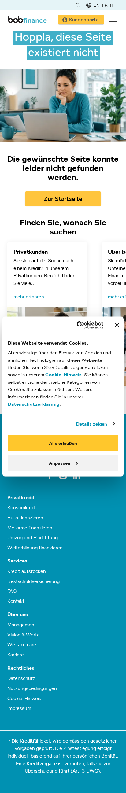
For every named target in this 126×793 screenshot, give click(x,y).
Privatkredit (21, 497)
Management (21, 624)
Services (17, 561)
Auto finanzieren (25, 517)
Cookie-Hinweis (63, 374)
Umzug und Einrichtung (32, 537)
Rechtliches (20, 668)
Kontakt (15, 601)
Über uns (17, 615)
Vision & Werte (23, 634)
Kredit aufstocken (26, 571)
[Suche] (77, 5)
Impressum (19, 708)
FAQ (12, 591)
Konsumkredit (22, 507)
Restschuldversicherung (33, 581)
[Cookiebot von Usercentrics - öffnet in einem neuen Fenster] (78, 325)
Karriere (15, 654)
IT (112, 5)
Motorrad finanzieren (29, 527)
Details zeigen (91, 423)
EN (97, 5)
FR (105, 5)
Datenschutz (21, 678)
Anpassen (59, 462)
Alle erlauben (63, 443)
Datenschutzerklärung (34, 403)
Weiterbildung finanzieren (35, 547)
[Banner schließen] (117, 325)
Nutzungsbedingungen (32, 688)
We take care (21, 644)
